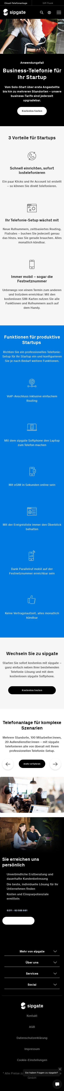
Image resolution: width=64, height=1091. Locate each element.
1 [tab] (27, 811)
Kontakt (32, 1016)
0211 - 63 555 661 (17, 910)
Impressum (32, 1049)
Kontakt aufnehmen (18, 920)
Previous (10, 763)
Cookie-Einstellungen (32, 1060)
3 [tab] (37, 811)
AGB (32, 1027)
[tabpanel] (32, 763)
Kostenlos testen (32, 110)
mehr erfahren (32, 763)
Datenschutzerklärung (32, 1038)
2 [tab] (32, 811)
